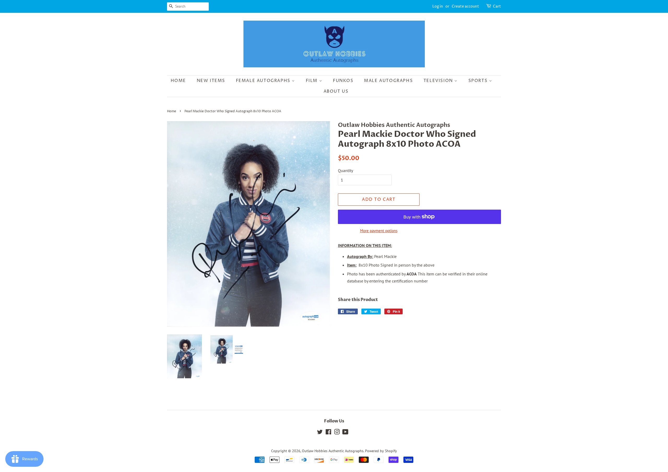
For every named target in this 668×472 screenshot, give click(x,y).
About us (336, 91)
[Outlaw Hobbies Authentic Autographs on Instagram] (337, 432)
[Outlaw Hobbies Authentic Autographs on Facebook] (328, 432)
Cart (497, 6)
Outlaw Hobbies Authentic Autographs (332, 451)
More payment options (378, 230)
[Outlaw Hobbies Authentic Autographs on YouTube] (345, 432)
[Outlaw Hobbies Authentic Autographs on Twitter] (320, 432)
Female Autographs (264, 81)
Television (439, 81)
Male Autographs (388, 81)
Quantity (345, 170)
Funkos (343, 81)
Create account (465, 6)
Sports (478, 81)
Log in (437, 6)
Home (178, 81)
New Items (211, 81)
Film (312, 81)
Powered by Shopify (381, 451)
